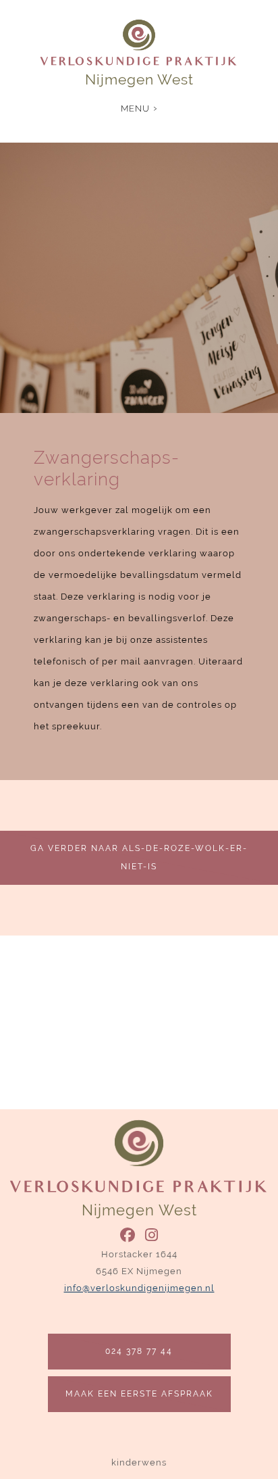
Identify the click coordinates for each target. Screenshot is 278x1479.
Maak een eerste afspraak (139, 1394)
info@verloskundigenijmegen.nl (139, 1288)
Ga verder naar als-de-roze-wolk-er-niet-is (139, 857)
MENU (135, 108)
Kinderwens (139, 1462)
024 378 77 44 (139, 1351)
